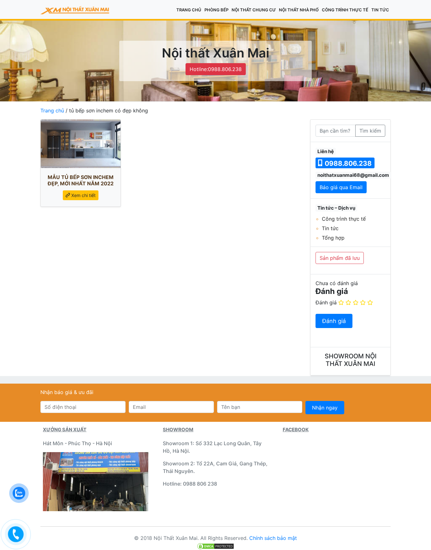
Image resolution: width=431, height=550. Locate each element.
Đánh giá (326, 302)
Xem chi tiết (83, 195)
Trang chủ (188, 9)
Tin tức (380, 9)
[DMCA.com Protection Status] (215, 545)
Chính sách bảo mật (273, 538)
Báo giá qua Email (341, 187)
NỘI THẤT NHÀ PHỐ (299, 9)
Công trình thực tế (345, 9)
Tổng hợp (333, 238)
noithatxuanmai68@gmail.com (353, 175)
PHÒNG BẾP (216, 9)
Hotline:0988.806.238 (216, 69)
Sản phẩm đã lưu (340, 258)
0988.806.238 (347, 163)
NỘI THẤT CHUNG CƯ (254, 9)
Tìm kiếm (370, 131)
